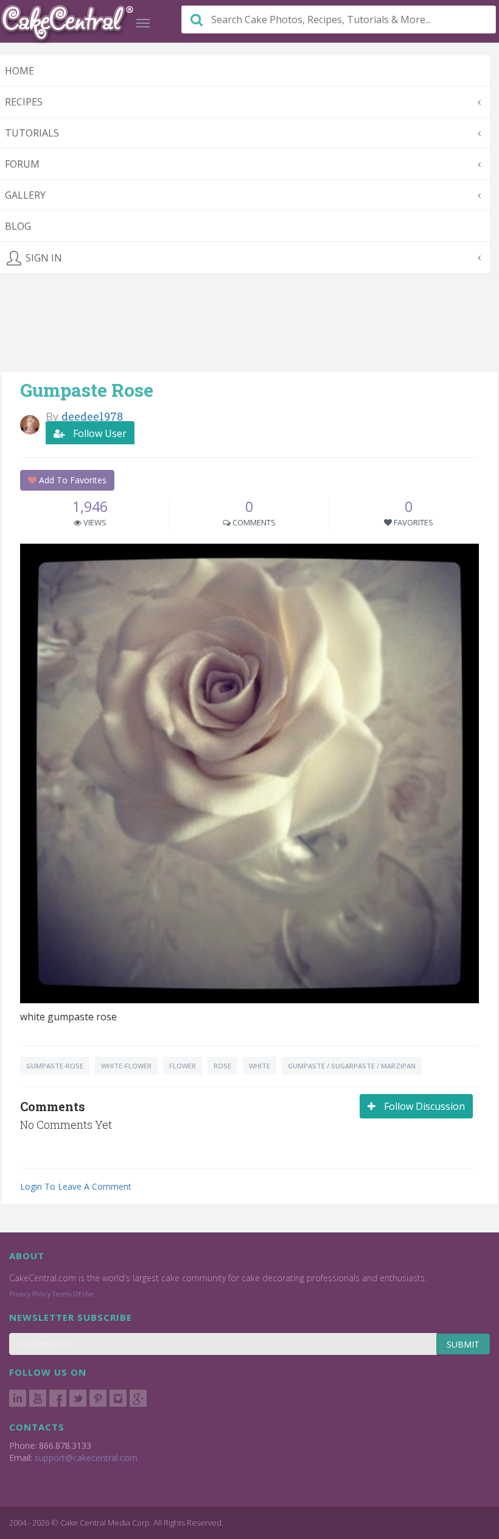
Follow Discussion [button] (423, 1106)
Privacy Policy (30, 1294)
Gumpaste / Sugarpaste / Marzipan (352, 1065)
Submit (463, 1344)
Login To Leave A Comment (75, 1186)
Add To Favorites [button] (71, 480)
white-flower (126, 1065)
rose (222, 1065)
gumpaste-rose (54, 1065)
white (259, 1065)
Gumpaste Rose (86, 390)
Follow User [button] (99, 433)
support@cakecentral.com (86, 1457)
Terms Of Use (73, 1294)
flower (182, 1065)
